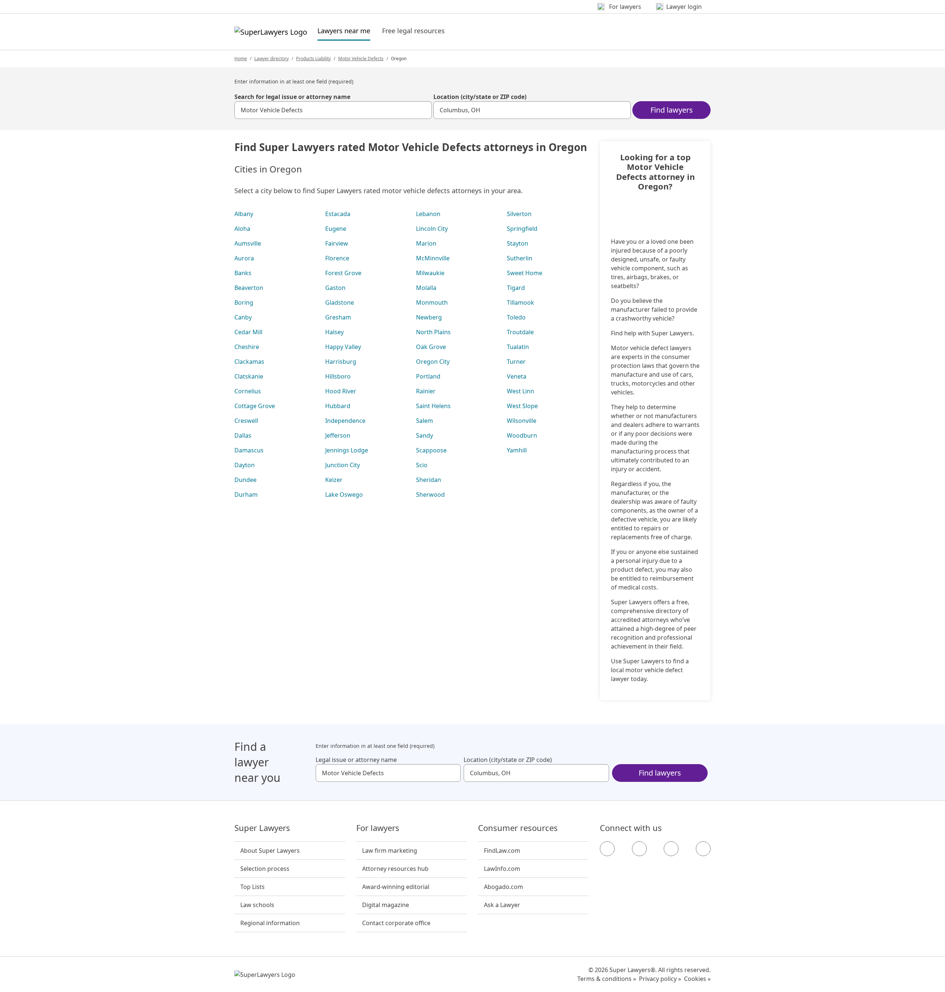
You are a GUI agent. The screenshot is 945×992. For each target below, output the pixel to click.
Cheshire (246, 346)
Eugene (335, 228)
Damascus (249, 450)
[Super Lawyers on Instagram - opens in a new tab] (639, 848)
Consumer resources (518, 828)
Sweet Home (524, 273)
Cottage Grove (254, 406)
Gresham (338, 317)
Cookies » (697, 979)
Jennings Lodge (346, 450)
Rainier (426, 391)
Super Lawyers (262, 828)
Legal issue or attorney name (356, 760)
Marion (426, 243)
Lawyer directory (271, 58)
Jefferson (337, 435)
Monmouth (432, 302)
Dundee (245, 479)
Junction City (342, 465)
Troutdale (520, 332)
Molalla (426, 287)
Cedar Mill (248, 332)
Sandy (424, 435)
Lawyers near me (343, 30)
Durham (246, 494)
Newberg (429, 317)
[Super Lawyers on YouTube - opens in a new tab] (671, 848)
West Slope (522, 406)
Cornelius (247, 391)
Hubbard (337, 406)
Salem (424, 420)
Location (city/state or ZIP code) (479, 97)
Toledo (516, 317)
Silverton (519, 214)
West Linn (520, 391)
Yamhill (517, 450)
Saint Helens (433, 406)
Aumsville (247, 243)
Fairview (336, 243)
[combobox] (333, 110)
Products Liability (313, 58)
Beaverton (248, 287)
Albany (243, 214)
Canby (243, 317)
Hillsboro (338, 376)
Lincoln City (432, 228)
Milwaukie (430, 273)
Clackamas (249, 361)
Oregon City (433, 361)
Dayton (244, 465)
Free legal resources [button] (413, 30)
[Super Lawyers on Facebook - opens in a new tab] (607, 848)
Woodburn (522, 435)
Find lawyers (671, 110)
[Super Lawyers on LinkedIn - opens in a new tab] (703, 848)
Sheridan (428, 479)
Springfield (522, 228)
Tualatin (518, 346)
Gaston (335, 287)
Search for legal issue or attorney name (292, 97)
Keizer (334, 479)
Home (240, 58)
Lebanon (428, 214)
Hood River (340, 391)
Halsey (334, 332)
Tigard (516, 287)
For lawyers (377, 828)
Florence (337, 258)
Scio (421, 465)
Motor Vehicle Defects (361, 58)
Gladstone (339, 302)
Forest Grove (343, 273)
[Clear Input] (423, 110)
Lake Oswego (344, 494)
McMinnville (433, 258)
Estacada (337, 214)
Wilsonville (521, 420)
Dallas (242, 435)
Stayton (517, 243)
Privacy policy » (660, 979)
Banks (242, 273)
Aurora (244, 258)
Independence (345, 420)
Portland (428, 376)
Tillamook (520, 302)
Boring (243, 302)
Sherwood (430, 494)
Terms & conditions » (606, 979)
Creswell (246, 420)
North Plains (433, 332)
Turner (516, 361)
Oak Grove (431, 346)
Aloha (242, 228)
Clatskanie (248, 376)
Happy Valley (343, 346)
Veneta (516, 376)
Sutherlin (519, 258)
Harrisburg (340, 361)
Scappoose (431, 450)
